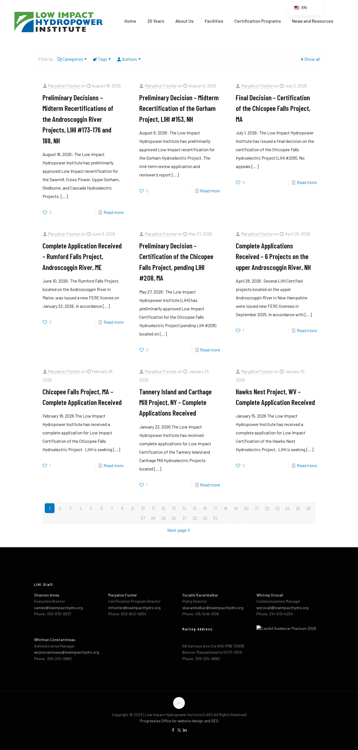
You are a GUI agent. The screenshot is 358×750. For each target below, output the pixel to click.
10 (143, 508)
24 (287, 508)
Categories (73, 59)
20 (246, 508)
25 (298, 508)
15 (194, 508)
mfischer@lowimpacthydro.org (134, 607)
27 (143, 518)
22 (267, 508)
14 (184, 508)
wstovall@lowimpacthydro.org (282, 607)
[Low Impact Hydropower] (58, 21)
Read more (113, 212)
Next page (177, 530)
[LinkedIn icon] (185, 729)
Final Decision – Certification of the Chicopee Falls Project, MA (273, 108)
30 (173, 518)
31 (184, 518)
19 (236, 508)
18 (225, 508)
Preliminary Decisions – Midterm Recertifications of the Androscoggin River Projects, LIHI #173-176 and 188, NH (78, 119)
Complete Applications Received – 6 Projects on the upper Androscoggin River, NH (273, 256)
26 (308, 508)
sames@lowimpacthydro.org (58, 607)
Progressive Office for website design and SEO (179, 720)
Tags (102, 59)
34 (215, 518)
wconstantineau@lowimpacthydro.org (66, 652)
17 (215, 508)
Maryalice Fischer (64, 85)
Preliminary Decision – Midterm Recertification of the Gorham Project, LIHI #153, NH (179, 108)
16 (205, 508)
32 (194, 518)
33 (205, 518)
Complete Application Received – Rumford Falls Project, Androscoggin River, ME (82, 256)
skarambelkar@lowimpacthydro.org (212, 607)
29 (163, 518)
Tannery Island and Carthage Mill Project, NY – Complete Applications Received (175, 402)
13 (174, 508)
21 (256, 508)
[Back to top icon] (179, 703)
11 (153, 508)
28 (153, 518)
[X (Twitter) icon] (179, 729)
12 (163, 508)
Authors (129, 59)
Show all (312, 59)
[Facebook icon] (173, 729)
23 (277, 508)
